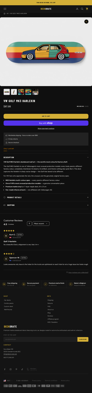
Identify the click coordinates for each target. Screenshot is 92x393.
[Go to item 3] (21, 92)
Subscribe (83, 339)
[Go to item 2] (14, 92)
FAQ (49, 306)
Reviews (50, 316)
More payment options (46, 128)
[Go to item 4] (28, 92)
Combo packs (8, 303)
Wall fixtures (8, 309)
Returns (50, 303)
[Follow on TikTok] (22, 369)
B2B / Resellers (53, 322)
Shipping (50, 300)
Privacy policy (36, 380)
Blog (49, 313)
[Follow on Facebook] (5, 369)
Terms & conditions (51, 380)
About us (51, 309)
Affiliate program (53, 319)
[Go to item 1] (7, 92)
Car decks (7, 300)
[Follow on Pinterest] (16, 369)
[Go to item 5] (35, 92)
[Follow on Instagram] (10, 369)
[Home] (4, 13)
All (7, 13)
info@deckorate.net (10, 354)
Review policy (65, 380)
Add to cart (46, 116)
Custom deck (8, 306)
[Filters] (29, 223)
